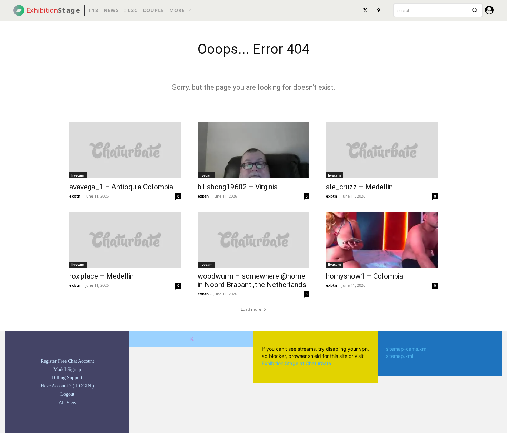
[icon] (489, 11)
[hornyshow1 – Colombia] (382, 240)
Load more (251, 309)
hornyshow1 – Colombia (364, 276)
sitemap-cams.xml (406, 349)
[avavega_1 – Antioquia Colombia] (125, 150)
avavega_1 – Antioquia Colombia (121, 187)
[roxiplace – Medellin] (125, 240)
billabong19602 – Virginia (238, 187)
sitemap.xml (399, 356)
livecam (77, 175)
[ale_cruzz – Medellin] (382, 150)
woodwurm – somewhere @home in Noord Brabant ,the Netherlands (252, 280)
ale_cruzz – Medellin (359, 187)
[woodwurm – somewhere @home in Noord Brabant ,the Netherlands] (253, 240)
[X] (365, 10)
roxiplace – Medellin (101, 276)
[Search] (474, 10)
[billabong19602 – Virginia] (253, 150)
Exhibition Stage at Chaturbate (296, 363)
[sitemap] (378, 10)
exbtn (74, 196)
